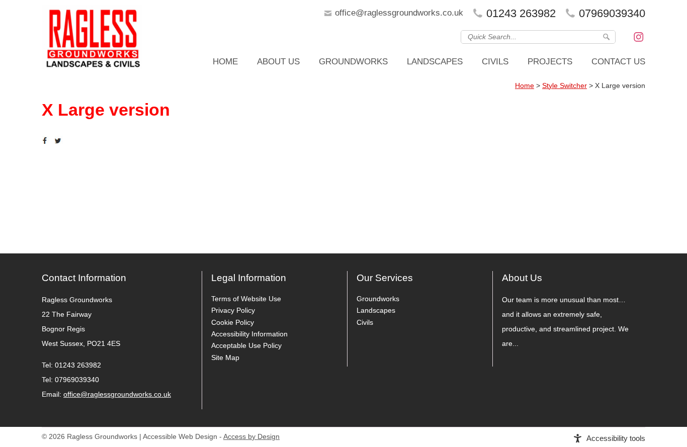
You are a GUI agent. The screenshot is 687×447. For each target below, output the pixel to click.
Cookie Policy (232, 322)
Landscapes (435, 61)
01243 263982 (521, 13)
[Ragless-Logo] (92, 40)
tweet (59, 141)
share (47, 141)
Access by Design (251, 436)
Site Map (225, 357)
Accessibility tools (615, 438)
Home (225, 61)
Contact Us (618, 61)
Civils (495, 61)
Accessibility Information (249, 334)
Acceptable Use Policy (246, 345)
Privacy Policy (233, 310)
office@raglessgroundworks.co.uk (399, 13)
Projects (550, 61)
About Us (278, 61)
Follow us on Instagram (638, 36)
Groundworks (353, 61)
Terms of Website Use (246, 299)
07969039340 (612, 13)
